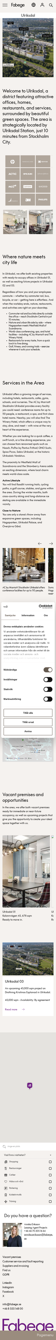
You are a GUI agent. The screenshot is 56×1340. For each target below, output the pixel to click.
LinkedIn (7, 1283)
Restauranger (15, 1168)
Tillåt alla (28, 713)
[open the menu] (4, 5)
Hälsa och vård (16, 1181)
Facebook (8, 1292)
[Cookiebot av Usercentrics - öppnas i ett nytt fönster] (39, 607)
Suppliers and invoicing (15, 1266)
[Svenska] (33, 4)
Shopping (13, 1162)
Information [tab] (28, 615)
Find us (6, 1270)
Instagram (8, 1287)
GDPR (5, 1275)
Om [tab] (46, 615)
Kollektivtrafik (15, 1195)
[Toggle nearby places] (49, 1155)
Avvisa (28, 731)
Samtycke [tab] (10, 615)
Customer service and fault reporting (22, 1261)
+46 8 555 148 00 (12, 1309)
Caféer (12, 1175)
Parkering (13, 1188)
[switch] (48, 679)
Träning (12, 1201)
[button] (30, 1086)
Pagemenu (45, 1335)
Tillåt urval (28, 722)
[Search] (51, 5)
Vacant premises (11, 1257)
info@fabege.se (11, 1304)
